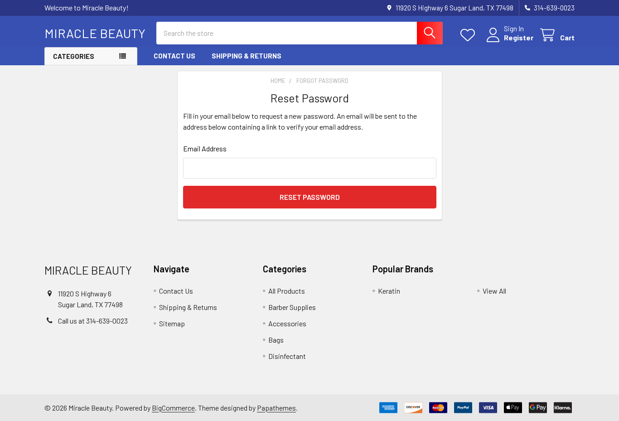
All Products (286, 290)
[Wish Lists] (469, 35)
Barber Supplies (292, 307)
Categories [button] (73, 56)
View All (494, 290)
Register (518, 37)
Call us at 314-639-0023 (93, 320)
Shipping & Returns (246, 56)
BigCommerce (173, 407)
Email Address (205, 148)
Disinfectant (287, 356)
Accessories (287, 323)
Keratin (389, 290)
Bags (276, 339)
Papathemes (276, 407)
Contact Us (174, 56)
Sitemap (172, 323)
